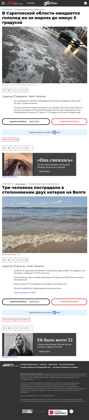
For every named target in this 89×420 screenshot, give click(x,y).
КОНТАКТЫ (43, 364)
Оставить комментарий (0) (69, 121)
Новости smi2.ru (9, 177)
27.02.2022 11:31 (7, 9)
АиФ (19, 254)
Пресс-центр (52, 364)
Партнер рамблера (40, 411)
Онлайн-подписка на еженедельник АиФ (35, 367)
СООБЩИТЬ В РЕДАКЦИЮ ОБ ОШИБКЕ (65, 367)
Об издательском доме (29, 364)
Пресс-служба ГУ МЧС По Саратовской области (19, 85)
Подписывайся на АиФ (25, 293)
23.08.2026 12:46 (7, 184)
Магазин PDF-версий (66, 364)
